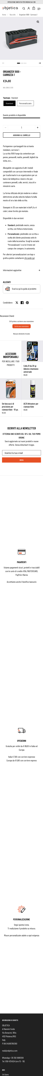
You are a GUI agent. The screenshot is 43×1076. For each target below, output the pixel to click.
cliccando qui (29, 258)
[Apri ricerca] (24, 8)
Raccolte (13, 14)
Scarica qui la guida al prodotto (24, 288)
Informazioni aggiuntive (12, 270)
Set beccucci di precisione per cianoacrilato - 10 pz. (11, 397)
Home (4, 14)
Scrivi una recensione (21, 326)
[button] (18, 63)
